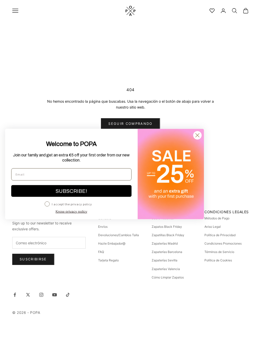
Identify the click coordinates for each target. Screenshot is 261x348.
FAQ (101, 252)
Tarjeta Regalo (108, 260)
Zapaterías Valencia (166, 269)
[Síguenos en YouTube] (54, 294)
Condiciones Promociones (223, 243)
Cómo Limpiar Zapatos (168, 277)
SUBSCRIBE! (71, 191)
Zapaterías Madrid (165, 243)
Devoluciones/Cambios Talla (118, 235)
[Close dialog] (197, 135)
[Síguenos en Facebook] (14, 294)
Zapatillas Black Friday (168, 235)
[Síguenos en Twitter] (28, 294)
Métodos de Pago (216, 218)
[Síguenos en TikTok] (67, 294)
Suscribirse (33, 259)
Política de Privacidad (220, 235)
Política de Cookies (218, 260)
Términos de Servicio (219, 252)
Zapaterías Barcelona (167, 252)
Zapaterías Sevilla (164, 260)
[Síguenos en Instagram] (41, 294)
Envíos (103, 227)
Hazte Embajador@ (111, 243)
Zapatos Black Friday (167, 227)
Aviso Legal (212, 227)
